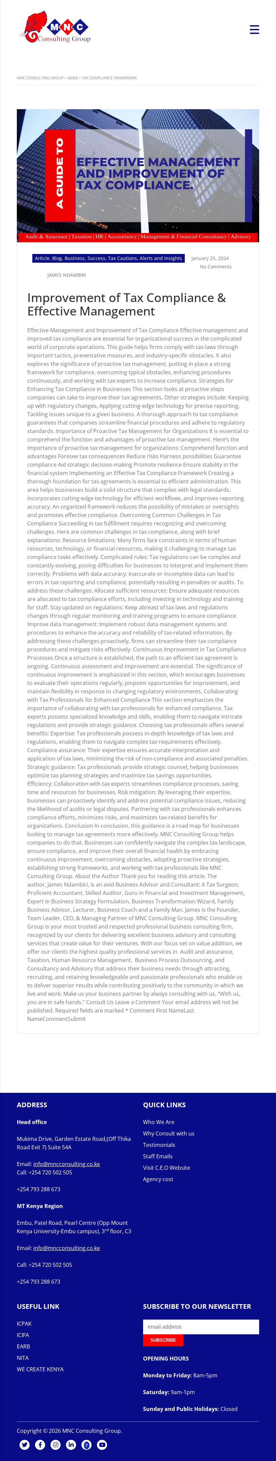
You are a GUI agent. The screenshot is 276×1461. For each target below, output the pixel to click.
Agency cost (158, 1179)
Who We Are (158, 1122)
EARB (23, 1346)
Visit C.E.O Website (166, 1167)
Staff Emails (158, 1156)
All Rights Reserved (146, 1430)
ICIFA (23, 1335)
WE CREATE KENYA (40, 1369)
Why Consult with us (169, 1133)
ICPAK (24, 1323)
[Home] (54, 29)
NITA (23, 1358)
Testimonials (159, 1145)
